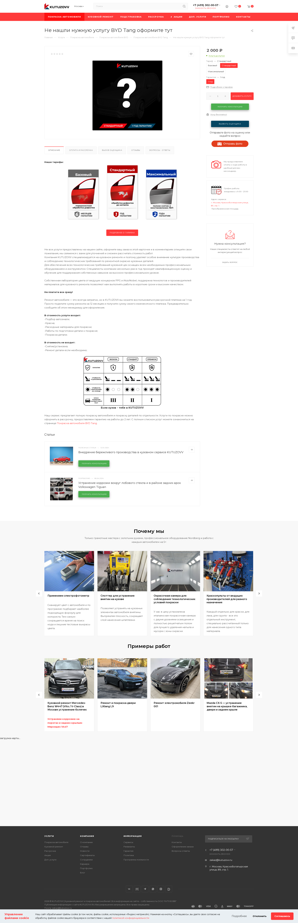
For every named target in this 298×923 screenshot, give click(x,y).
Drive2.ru (137, 889)
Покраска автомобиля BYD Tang (77, 423)
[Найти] (184, 6)
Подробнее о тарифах (122, 233)
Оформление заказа (183, 846)
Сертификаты (87, 855)
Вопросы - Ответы (159, 150)
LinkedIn (168, 889)
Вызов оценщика (112, 150)
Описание (54, 150)
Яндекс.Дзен (161, 889)
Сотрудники (86, 859)
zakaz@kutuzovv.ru (221, 860)
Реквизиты (129, 846)
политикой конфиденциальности (130, 918)
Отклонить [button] (259, 916)
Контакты (177, 842)
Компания (87, 836)
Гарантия (128, 851)
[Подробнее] (192, 450)
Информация (133, 836)
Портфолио (86, 868)
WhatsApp (153, 889)
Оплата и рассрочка (81, 150)
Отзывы (135, 150)
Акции (47, 855)
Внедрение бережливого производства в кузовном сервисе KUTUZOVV (130, 452)
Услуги (49, 836)
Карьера (84, 864)
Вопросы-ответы (181, 851)
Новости (84, 851)
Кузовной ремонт (53, 846)
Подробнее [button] (239, 916)
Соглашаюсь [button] (282, 916)
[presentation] (39, 593)
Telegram (145, 889)
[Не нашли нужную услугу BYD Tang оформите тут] (127, 95)
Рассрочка (50, 851)
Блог (82, 872)
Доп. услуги (50, 859)
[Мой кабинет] (227, 7)
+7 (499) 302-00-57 (205, 5)
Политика (129, 855)
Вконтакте (129, 889)
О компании (86, 842)
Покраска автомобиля (56, 842)
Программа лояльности (136, 859)
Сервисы (128, 842)
